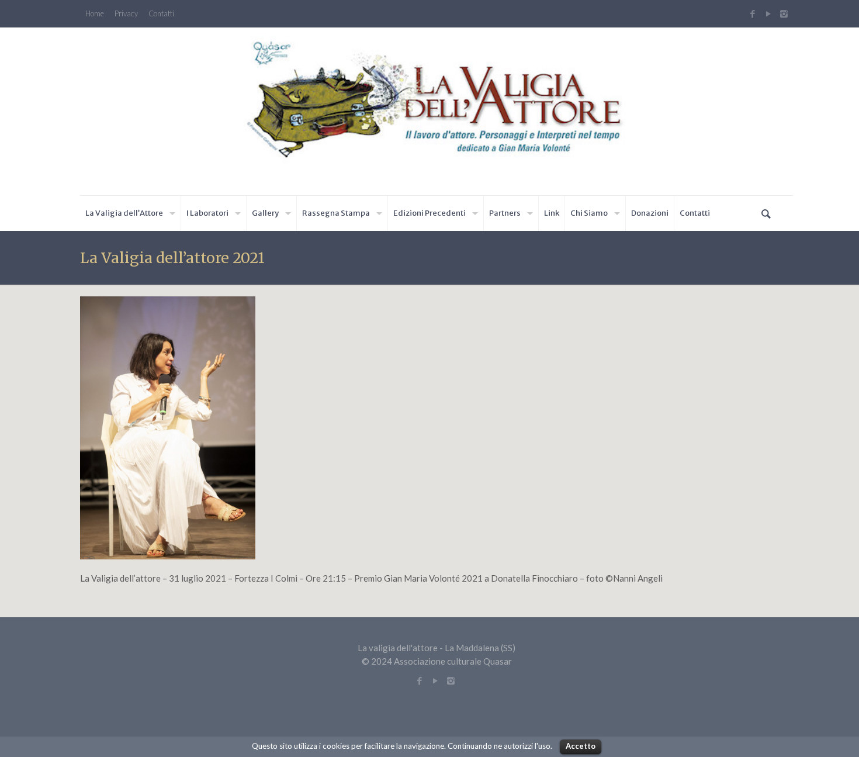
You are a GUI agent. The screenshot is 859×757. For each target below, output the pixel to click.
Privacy (126, 13)
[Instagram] (785, 13)
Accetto (580, 746)
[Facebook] (752, 13)
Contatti (161, 13)
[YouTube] (768, 13)
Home (94, 13)
